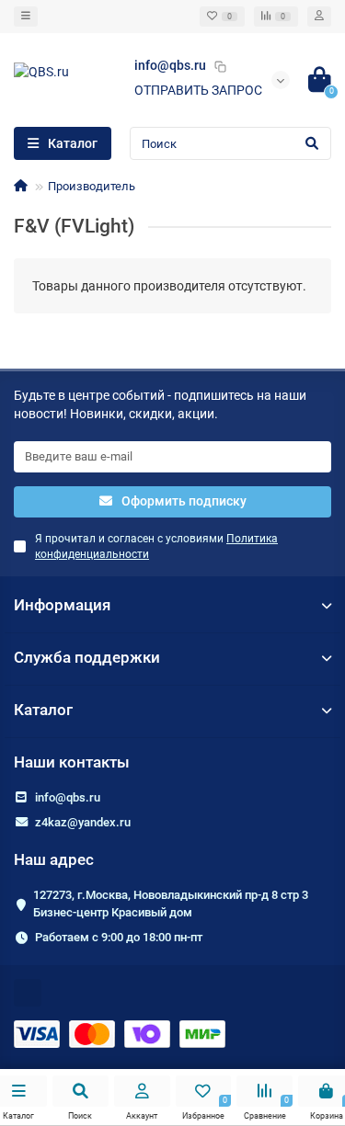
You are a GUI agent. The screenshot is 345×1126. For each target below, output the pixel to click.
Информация (62, 605)
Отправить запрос (198, 90)
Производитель (91, 186)
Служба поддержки (87, 657)
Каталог (43, 709)
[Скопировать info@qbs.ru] (220, 66)
